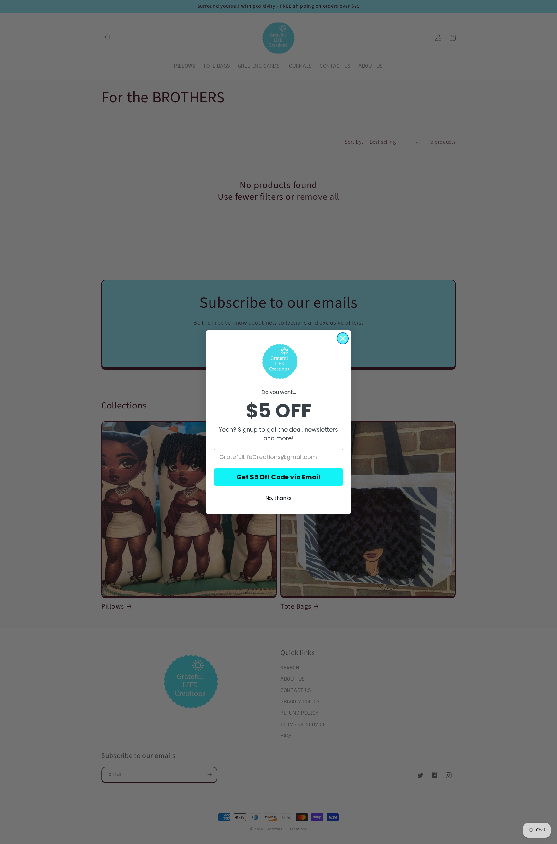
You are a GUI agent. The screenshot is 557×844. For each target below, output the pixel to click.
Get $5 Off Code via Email (278, 477)
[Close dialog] (342, 338)
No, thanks (278, 498)
